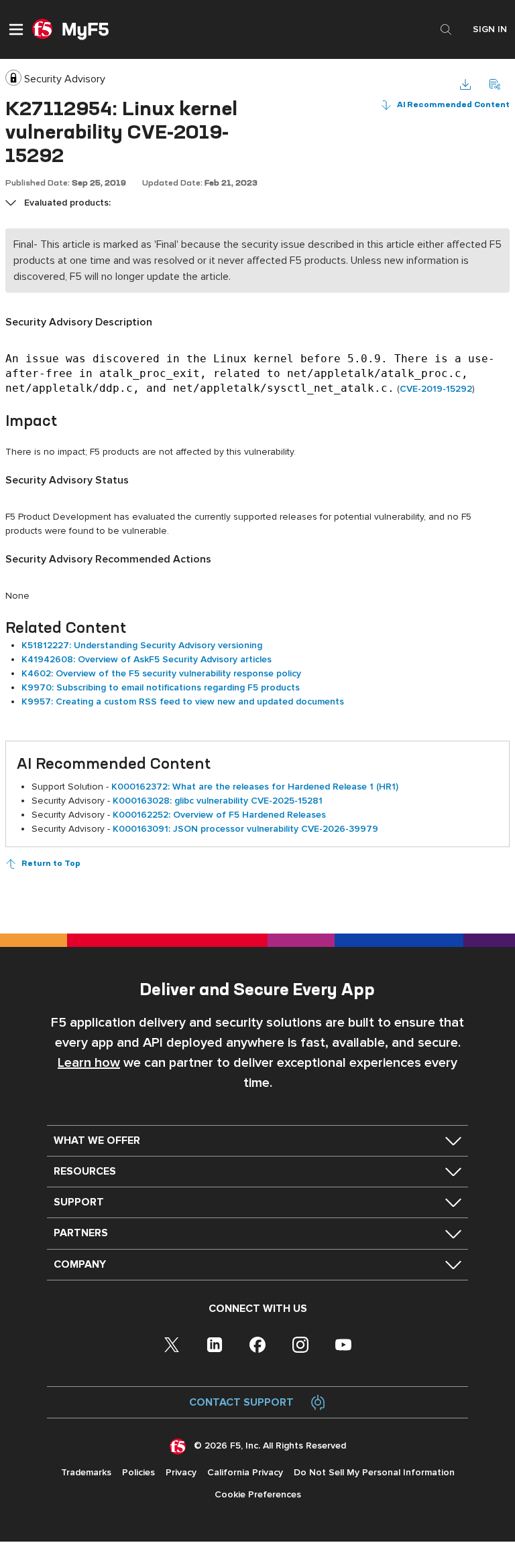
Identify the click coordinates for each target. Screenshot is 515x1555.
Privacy (181, 1472)
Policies (138, 1472)
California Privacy (245, 1472)
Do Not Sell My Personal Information (374, 1472)
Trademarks (86, 1472)
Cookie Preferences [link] (258, 1494)
